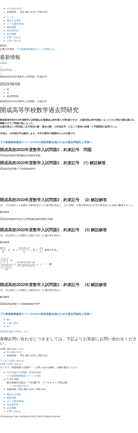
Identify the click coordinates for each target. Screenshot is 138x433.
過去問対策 (13, 30)
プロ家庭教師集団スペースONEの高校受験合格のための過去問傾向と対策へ (46, 142)
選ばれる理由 (14, 20)
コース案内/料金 (15, 23)
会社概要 (11, 33)
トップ (10, 17)
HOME (3, 63)
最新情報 (11, 27)
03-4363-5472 (14, 8)
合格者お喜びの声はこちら (14, 331)
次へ (9, 326)
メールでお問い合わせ (12, 360)
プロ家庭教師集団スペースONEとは (35, 49)
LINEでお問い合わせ (11, 364)
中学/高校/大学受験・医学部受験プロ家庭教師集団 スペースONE (24, 374)
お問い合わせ (14, 37)
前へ (9, 319)
